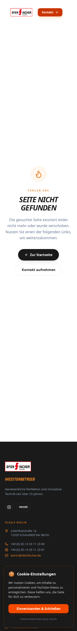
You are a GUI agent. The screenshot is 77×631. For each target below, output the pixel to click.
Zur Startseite (41, 255)
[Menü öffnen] (70, 12)
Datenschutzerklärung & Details (38, 619)
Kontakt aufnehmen (38, 269)
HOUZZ (23, 507)
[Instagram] (9, 507)
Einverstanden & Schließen (39, 608)
